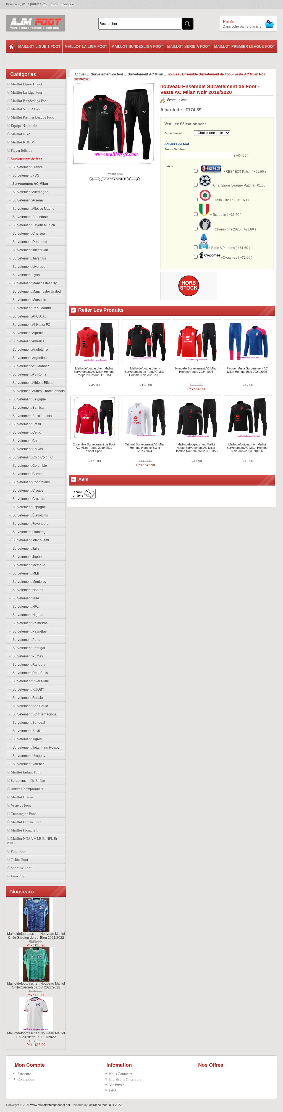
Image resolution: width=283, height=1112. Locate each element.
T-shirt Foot (19, 859)
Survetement (173, 133)
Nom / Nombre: (175, 149)
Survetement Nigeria (27, 615)
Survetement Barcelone (29, 217)
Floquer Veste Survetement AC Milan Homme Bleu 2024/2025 (247, 370)
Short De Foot (21, 868)
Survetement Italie (25, 548)
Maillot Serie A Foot (188, 46)
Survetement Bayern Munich (33, 225)
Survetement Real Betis (29, 673)
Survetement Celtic (26, 432)
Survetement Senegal (28, 723)
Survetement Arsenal (27, 200)
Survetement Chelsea (28, 233)
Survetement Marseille (28, 300)
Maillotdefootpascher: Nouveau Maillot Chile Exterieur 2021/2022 (36, 1035)
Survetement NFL (25, 607)
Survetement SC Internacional (34, 714)
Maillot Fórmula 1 (24, 830)
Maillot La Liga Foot (86, 46)
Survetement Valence (27, 764)
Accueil (80, 74)
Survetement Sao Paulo (29, 706)
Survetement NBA (25, 598)
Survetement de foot (107, 74)
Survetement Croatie (27, 490)
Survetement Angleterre (29, 350)
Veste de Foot (21, 805)
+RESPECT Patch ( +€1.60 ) (245, 172)
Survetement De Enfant (28, 780)
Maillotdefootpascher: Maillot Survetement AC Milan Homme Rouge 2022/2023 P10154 (94, 372)
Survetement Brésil (26, 424)
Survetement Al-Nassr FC (30, 325)
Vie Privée (116, 1085)
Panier (229, 21)
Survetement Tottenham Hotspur (36, 747)
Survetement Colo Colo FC (32, 457)
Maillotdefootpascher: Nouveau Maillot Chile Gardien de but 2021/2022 (36, 985)
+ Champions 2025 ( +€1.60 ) (233, 229)
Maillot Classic (22, 797)
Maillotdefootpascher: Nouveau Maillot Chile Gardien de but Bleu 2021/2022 (36, 936)
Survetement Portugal (28, 648)
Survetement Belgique (28, 399)
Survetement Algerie (27, 333)
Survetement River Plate (30, 681)
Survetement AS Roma (28, 374)
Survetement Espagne (28, 507)
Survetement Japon (26, 557)
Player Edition (21, 150)
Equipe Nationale (24, 126)
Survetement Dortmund (29, 242)
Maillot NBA (20, 134)
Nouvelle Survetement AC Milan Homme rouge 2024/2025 (196, 370)
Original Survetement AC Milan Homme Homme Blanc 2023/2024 (145, 448)
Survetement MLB (25, 573)
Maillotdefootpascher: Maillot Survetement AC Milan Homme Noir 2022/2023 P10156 (247, 448)
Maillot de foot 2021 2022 (105, 1104)
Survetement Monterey (28, 582)
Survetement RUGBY (27, 689)
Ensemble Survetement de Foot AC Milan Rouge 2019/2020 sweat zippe (94, 448)
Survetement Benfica (27, 408)
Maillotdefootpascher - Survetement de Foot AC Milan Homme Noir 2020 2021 (145, 372)
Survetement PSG (25, 175)
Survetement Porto (25, 640)
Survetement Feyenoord (30, 524)
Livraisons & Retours (125, 1079)
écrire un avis (177, 100)
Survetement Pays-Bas (29, 631)
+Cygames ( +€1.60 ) (236, 257)
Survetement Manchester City (34, 283)
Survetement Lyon (25, 275)
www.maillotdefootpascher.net (50, 1104)
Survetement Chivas (27, 449)
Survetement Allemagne (29, 192)
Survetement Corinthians (30, 482)
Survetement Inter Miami (30, 540)
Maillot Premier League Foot (244, 46)
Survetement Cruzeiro (28, 499)
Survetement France (27, 167)
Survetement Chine (26, 441)
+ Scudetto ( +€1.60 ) (225, 215)
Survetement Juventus (28, 258)
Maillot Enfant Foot (26, 772)
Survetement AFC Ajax (28, 316)
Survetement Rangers (28, 665)
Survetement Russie (27, 698)
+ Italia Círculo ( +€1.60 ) (230, 200)
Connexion (51, 4)
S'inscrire (68, 4)
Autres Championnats (27, 789)
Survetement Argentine (29, 358)
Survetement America (27, 341)
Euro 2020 (19, 876)
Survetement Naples (27, 590)
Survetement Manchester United (36, 291)
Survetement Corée (26, 474)
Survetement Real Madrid (31, 308)
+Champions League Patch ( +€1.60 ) (239, 185)
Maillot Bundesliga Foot (137, 46)
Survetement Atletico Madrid (32, 209)
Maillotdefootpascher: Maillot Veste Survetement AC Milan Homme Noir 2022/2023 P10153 (196, 448)
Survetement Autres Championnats (38, 391)
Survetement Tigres (26, 739)
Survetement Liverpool (28, 267)
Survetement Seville (27, 731)
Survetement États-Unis (29, 515)
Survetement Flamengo (29, 532)
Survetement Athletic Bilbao (32, 383)
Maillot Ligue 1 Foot (39, 46)
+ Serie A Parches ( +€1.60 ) (229, 248)
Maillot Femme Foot (26, 822)
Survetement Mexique (28, 565)
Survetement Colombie (29, 466)
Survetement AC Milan (145, 74)
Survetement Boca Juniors (31, 416)
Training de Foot (23, 814)
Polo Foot (18, 851)
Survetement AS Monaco (30, 366)
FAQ (112, 1090)
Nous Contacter (120, 1074)
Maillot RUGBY (23, 142)
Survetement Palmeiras (29, 623)
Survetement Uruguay (28, 756)
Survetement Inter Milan (29, 250)
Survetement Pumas (27, 656)
